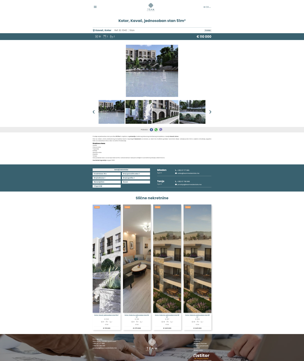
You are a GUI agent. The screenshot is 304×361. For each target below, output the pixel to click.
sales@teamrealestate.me (188, 173)
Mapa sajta (198, 350)
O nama (197, 341)
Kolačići (197, 348)
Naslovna (197, 339)
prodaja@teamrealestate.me (190, 184)
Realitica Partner (200, 343)
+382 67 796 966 (183, 181)
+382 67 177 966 (183, 170)
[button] (210, 112)
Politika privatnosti (201, 346)
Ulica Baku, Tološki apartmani (104, 341)
